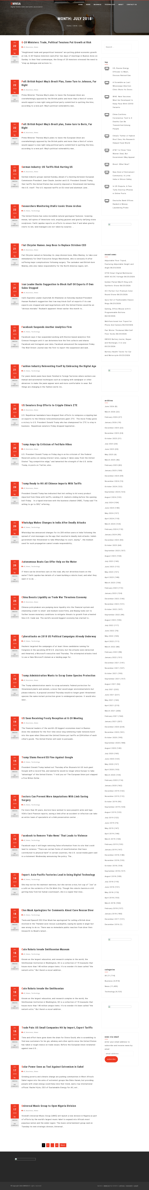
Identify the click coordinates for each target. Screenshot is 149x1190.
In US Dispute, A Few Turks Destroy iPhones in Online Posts (123, 189)
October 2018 (111, 866)
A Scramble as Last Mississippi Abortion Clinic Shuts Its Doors (122, 86)
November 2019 (112, 796)
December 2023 (112, 540)
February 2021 (111, 716)
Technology (35, 211)
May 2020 (109, 764)
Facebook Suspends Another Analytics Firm (47, 327)
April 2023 (109, 577)
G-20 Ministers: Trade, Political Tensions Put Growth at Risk (56, 42)
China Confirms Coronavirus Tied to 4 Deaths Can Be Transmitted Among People (122, 121)
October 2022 (111, 609)
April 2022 (109, 641)
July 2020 (109, 754)
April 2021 (109, 705)
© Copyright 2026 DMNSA (19, 1186)
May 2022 (109, 636)
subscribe (111, 1059)
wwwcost (107, 1186)
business (97, 4)
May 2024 (109, 513)
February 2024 (111, 529)
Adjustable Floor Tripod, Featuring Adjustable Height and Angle (119, 264)
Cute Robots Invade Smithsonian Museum (45, 949)
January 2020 (111, 786)
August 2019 (110, 812)
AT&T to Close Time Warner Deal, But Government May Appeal (124, 153)
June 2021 (109, 695)
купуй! (136, 1186)
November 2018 (112, 860)
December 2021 (112, 663)
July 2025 (109, 444)
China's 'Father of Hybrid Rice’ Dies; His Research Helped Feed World (124, 139)
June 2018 (109, 887)
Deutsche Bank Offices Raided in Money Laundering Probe (123, 204)
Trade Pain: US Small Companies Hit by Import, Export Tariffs (57, 1027)
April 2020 (109, 770)
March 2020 (110, 775)
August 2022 (110, 620)
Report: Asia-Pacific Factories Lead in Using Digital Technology (58, 874)
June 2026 (109, 406)
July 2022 (109, 625)
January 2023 (111, 593)
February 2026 (111, 417)
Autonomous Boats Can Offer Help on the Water (49, 561)
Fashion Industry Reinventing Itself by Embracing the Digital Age (59, 366)
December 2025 (112, 428)
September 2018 (112, 871)
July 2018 (109, 882)
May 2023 (109, 572)
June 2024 (109, 508)
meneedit (129, 1186)
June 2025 (109, 449)
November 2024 (112, 481)
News (36, 47)
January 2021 (111, 721)
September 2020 (112, 743)
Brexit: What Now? (121, 164)
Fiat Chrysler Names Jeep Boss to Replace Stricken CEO (54, 245)
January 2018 (111, 914)
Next (63, 1145)
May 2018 (109, 892)
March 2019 (110, 839)
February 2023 (111, 588)
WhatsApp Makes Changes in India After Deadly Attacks (54, 522)
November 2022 (112, 604)
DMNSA (16, 3)
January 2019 (111, 850)
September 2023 (112, 551)
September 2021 (112, 679)
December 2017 (112, 919)
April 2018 (109, 898)
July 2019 (109, 818)
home (80, 4)
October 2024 (111, 487)
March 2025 (110, 460)
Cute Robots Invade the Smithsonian (43, 988)
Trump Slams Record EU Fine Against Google (47, 757)
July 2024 (109, 503)
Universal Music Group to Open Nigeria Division (49, 1105)
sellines (122, 1186)
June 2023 (109, 567)
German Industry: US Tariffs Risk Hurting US (47, 167)
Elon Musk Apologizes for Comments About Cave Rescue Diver (58, 910)
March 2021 (110, 711)
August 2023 (110, 556)
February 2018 (111, 908)
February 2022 (111, 652)
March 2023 (110, 583)
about (121, 4)
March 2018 (110, 903)
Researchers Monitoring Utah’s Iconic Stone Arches (51, 206)
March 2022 (110, 647)
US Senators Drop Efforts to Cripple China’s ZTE (49, 405)
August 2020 (110, 748)
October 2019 (111, 802)
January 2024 (111, 535)
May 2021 (109, 700)
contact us (132, 4)
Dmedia (14, 57)
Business (29, 47)
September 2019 (112, 807)
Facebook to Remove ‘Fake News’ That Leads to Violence (54, 835)
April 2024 (109, 519)
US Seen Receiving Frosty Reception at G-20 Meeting (52, 718)
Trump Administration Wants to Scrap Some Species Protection (58, 675)
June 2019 (109, 823)
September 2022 (112, 615)
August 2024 (110, 497)
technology (110, 4)
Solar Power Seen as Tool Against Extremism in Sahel (53, 1066)
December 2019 (112, 791)
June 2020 (109, 759)
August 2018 (110, 876)
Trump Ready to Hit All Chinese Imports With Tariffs (52, 483)
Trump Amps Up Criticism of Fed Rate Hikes (47, 444)
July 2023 (109, 561)
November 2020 (112, 732)
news (88, 4)
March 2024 (110, 524)
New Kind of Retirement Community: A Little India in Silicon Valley (123, 175)
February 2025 (111, 465)
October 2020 (111, 738)
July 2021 (109, 689)
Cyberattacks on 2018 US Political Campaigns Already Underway (59, 636)
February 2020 (111, 780)
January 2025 (111, 471)
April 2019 (109, 834)
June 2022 (109, 631)
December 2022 (112, 599)
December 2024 (112, 476)
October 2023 (111, 545)
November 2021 (112, 668)
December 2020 (112, 727)
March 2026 (110, 412)
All (24, 47)
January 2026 (111, 422)
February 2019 (111, 844)
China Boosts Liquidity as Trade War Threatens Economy (54, 597)
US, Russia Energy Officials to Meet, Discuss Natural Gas (122, 71)
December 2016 (112, 924)
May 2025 (109, 455)
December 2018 (112, 855)
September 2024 (112, 492)
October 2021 (111, 673)
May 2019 (109, 828)
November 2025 (112, 433)
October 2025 (111, 438)
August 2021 (110, 684)
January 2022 (111, 657)
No (15, 61)
